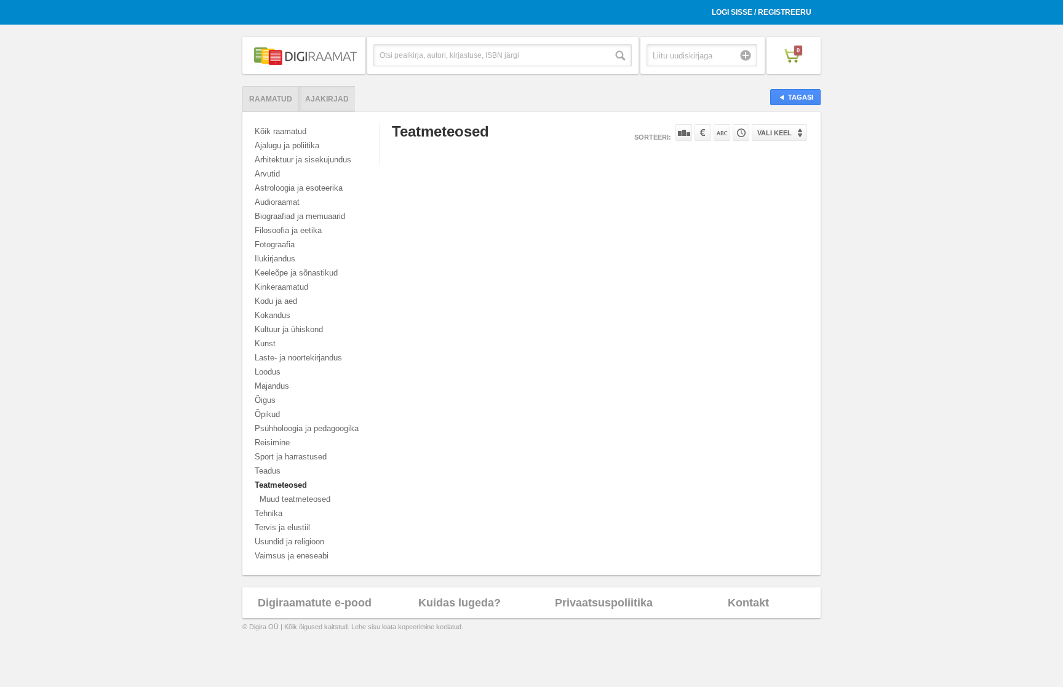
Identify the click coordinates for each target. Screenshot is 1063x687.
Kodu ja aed (276, 301)
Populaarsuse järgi (683, 132)
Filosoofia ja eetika (288, 230)
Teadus (268, 470)
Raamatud (270, 99)
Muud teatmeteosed (295, 499)
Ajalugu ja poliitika (287, 145)
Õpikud (267, 414)
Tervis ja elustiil (282, 527)
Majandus (272, 386)
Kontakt (748, 603)
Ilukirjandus (275, 258)
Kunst (265, 343)
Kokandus (272, 315)
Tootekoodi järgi (741, 132)
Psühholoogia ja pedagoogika (307, 428)
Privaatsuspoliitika (604, 603)
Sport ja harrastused (291, 456)
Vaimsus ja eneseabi (291, 555)
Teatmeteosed (281, 485)
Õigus (265, 400)
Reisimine (272, 442)
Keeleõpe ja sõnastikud (296, 272)
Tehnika (268, 513)
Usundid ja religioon (289, 541)
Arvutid (267, 173)
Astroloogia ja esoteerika (299, 188)
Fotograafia (275, 244)
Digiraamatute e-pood (315, 603)
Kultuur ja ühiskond (289, 329)
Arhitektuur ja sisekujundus (303, 159)
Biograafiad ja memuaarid (300, 216)
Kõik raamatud (280, 131)
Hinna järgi (703, 132)
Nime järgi (722, 132)
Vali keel (774, 133)
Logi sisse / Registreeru (761, 12)
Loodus (268, 371)
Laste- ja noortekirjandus (298, 357)
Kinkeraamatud (281, 287)
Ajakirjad (327, 99)
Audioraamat (277, 202)
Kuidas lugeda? (459, 603)
